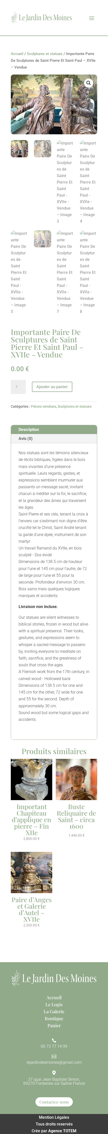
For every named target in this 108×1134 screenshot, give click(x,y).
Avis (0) (26, 438)
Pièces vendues (43, 406)
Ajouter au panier (52, 386)
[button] (88, 83)
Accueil (17, 54)
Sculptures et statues (45, 54)
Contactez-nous (54, 1101)
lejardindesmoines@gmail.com (54, 1062)
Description (29, 429)
